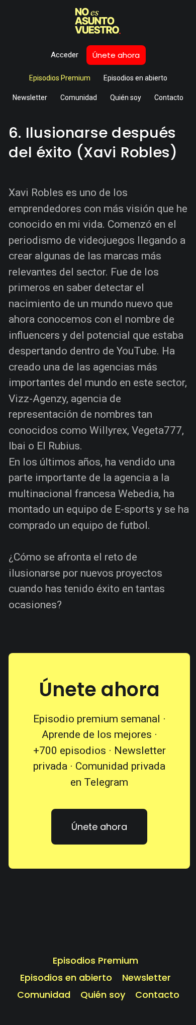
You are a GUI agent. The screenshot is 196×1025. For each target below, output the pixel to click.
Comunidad (78, 98)
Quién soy (125, 98)
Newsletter (30, 98)
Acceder (64, 54)
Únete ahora (116, 55)
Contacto (168, 98)
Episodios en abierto (135, 78)
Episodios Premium (59, 78)
